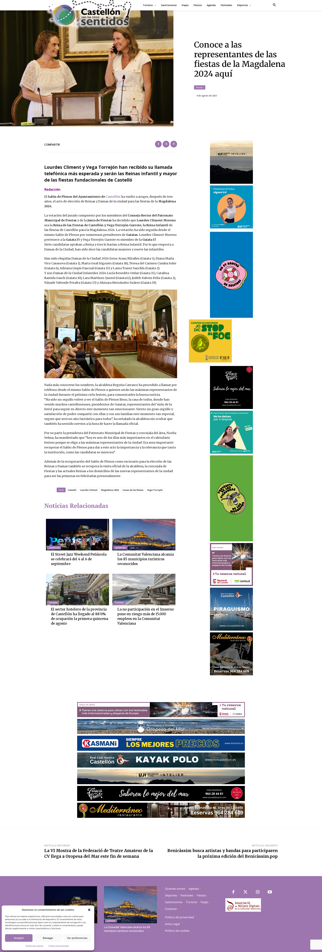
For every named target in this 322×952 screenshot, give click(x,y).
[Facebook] (158, 144)
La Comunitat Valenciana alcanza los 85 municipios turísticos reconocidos (145, 559)
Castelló (72, 489)
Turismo (52, 602)
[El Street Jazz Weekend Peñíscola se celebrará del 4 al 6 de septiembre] (77, 534)
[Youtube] (270, 892)
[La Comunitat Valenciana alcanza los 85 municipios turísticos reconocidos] (143, 534)
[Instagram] (257, 892)
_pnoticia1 (120, 547)
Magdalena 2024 (110, 489)
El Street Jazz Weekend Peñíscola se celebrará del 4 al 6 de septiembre (78, 559)
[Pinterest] (173, 144)
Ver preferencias (77, 938)
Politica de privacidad (58, 945)
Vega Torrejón (155, 489)
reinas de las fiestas (132, 489)
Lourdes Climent (88, 489)
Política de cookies (34, 945)
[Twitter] (166, 144)
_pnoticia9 (53, 547)
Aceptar (19, 938)
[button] (89, 910)
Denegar (48, 938)
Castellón (113, 197)
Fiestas (199, 87)
